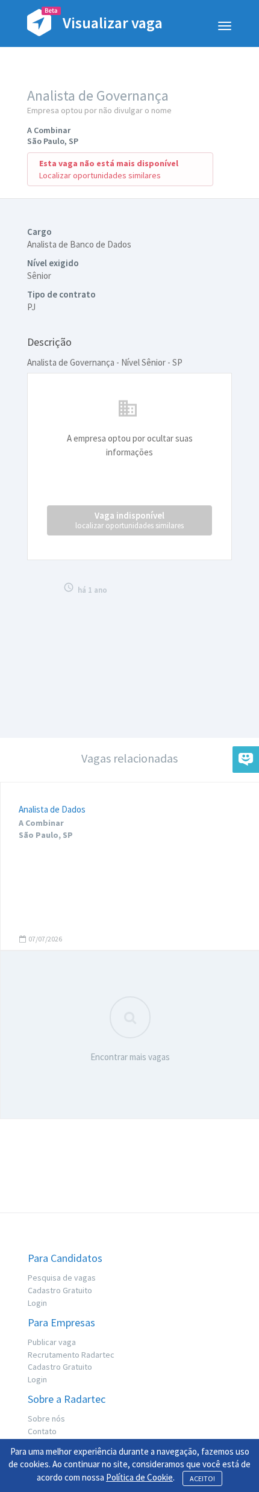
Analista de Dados (52, 809)
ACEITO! (202, 1478)
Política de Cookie (139, 1477)
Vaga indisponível (129, 520)
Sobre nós (46, 1418)
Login (37, 1302)
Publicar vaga (52, 1342)
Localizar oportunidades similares (100, 175)
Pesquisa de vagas (62, 1277)
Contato (42, 1431)
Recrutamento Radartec (71, 1354)
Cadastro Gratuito (60, 1290)
